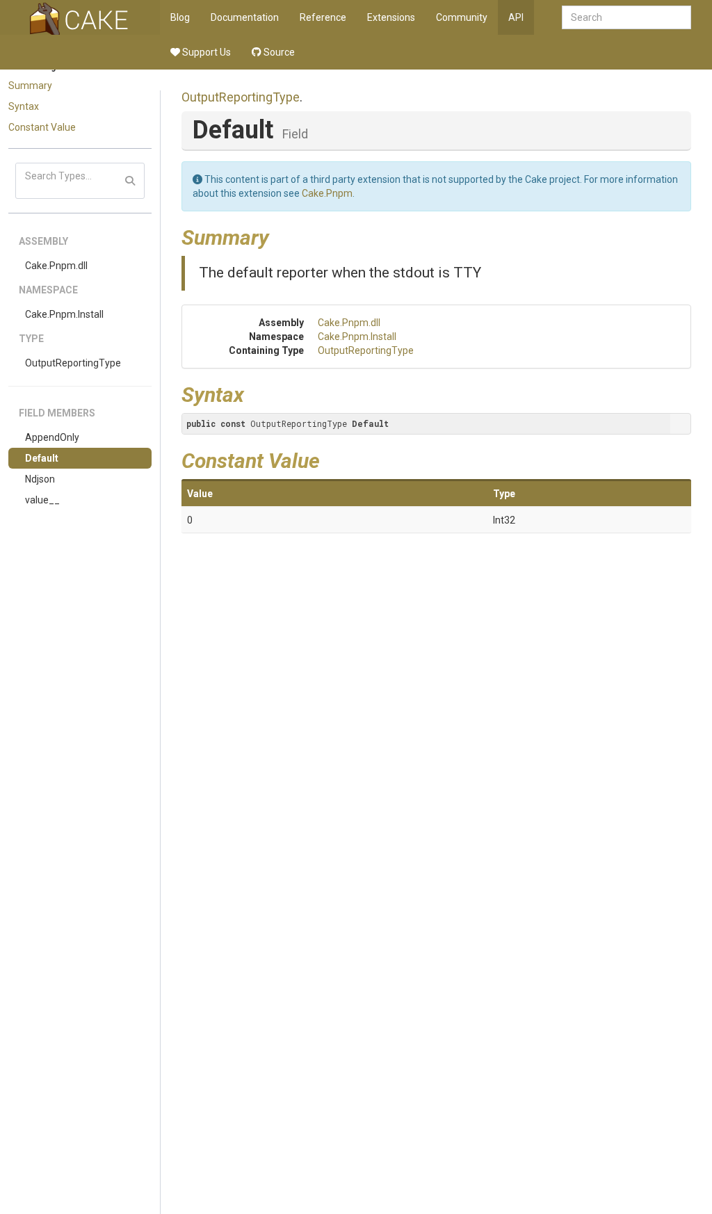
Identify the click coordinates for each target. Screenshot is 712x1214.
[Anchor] (279, 235)
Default (41, 458)
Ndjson (40, 479)
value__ (42, 499)
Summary (30, 85)
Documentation (245, 17)
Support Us (205, 52)
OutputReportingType (73, 363)
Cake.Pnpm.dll (56, 265)
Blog (180, 17)
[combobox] (626, 17)
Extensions (391, 17)
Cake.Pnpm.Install (64, 314)
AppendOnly (52, 437)
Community (461, 17)
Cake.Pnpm (327, 193)
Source (278, 52)
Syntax (23, 106)
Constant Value (42, 127)
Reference (323, 17)
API (516, 17)
